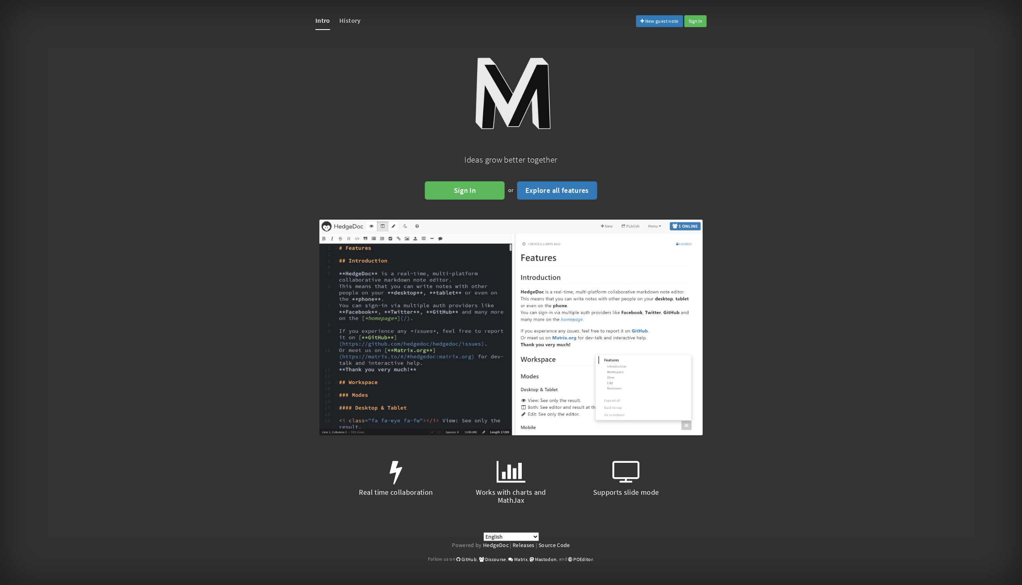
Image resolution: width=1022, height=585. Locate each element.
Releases (524, 545)
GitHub (469, 559)
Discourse (495, 559)
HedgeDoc (496, 545)
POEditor (582, 559)
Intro (322, 20)
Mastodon (545, 559)
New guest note (661, 21)
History (349, 20)
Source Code (554, 545)
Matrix (520, 559)
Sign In (695, 21)
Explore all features (557, 190)
